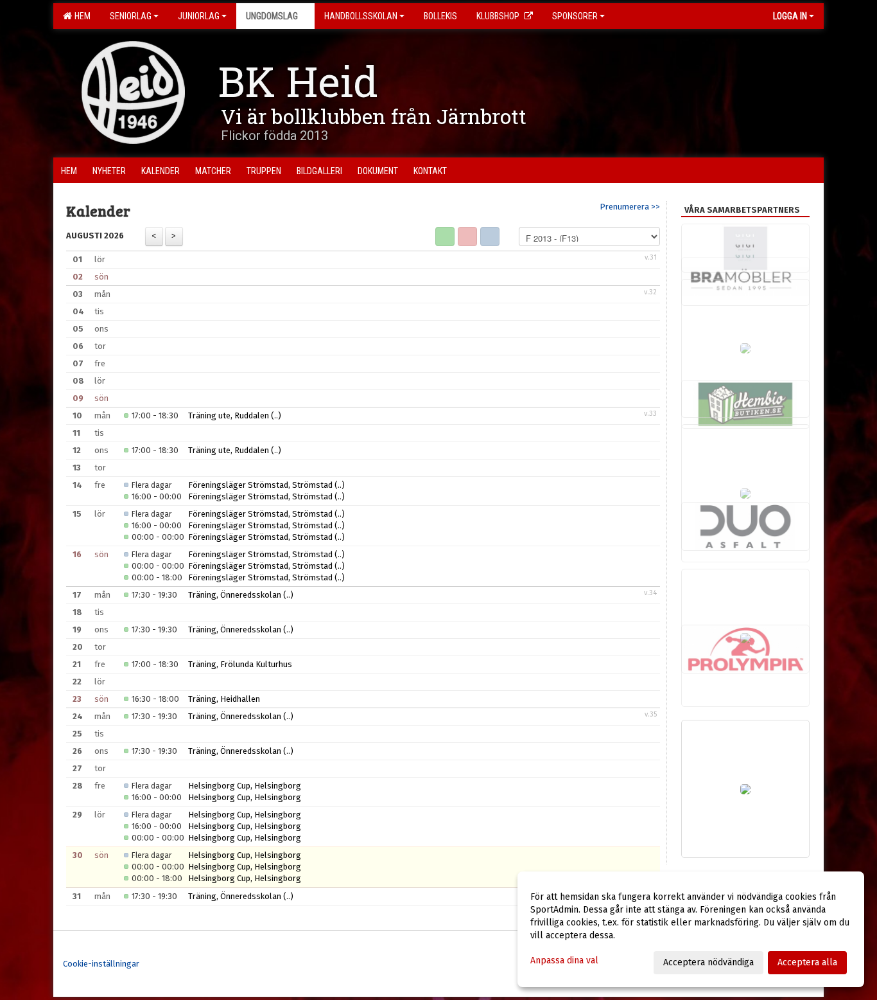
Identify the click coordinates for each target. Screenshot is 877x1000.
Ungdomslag (272, 16)
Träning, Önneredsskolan (234, 595)
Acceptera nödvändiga (708, 962)
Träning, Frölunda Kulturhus (240, 664)
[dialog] (690, 929)
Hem (81, 16)
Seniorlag (131, 16)
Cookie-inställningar (101, 964)
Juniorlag (199, 16)
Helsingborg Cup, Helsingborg (244, 785)
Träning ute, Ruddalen (228, 415)
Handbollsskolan (360, 16)
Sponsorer (575, 16)
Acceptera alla (807, 962)
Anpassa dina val (564, 960)
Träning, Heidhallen (224, 699)
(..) (276, 415)
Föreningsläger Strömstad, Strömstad (260, 485)
